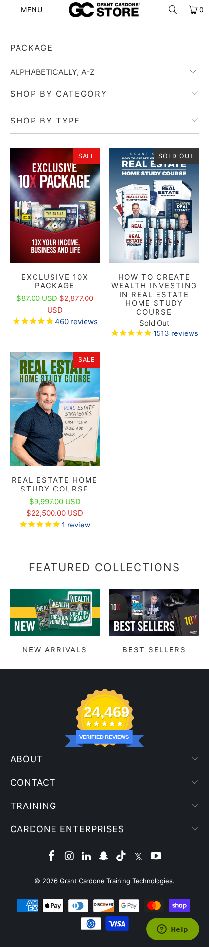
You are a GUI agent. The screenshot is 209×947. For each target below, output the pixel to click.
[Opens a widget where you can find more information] (172, 930)
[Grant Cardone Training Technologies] (104, 9)
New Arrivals (55, 621)
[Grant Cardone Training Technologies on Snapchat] (104, 857)
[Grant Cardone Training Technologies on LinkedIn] (86, 857)
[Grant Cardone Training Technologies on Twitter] (139, 857)
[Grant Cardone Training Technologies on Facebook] (52, 857)
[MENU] (5, 9)
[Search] (173, 9)
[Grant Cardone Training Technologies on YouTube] (156, 857)
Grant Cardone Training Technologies (116, 881)
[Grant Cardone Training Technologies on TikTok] (121, 857)
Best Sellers (154, 621)
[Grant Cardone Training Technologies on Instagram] (69, 857)
